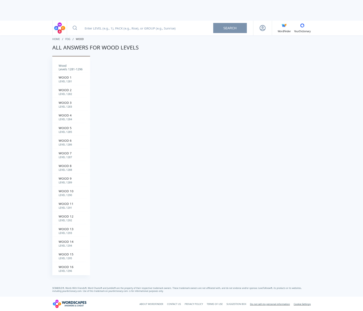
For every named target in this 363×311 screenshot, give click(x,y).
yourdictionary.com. (72, 291)
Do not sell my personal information (270, 304)
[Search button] (75, 28)
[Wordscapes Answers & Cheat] (59, 28)
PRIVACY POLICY (194, 304)
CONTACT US (174, 304)
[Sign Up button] (263, 28)
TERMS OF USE (215, 304)
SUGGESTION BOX (236, 304)
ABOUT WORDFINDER (151, 304)
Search (230, 28)
